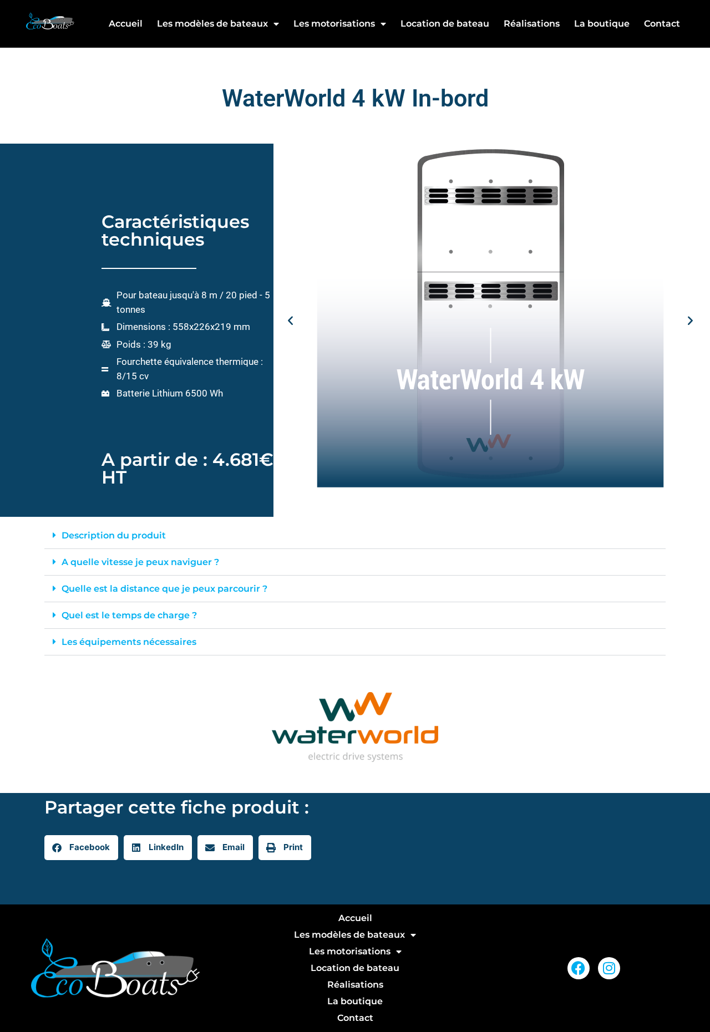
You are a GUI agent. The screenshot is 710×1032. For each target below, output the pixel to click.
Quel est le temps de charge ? (129, 615)
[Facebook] (578, 968)
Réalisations (532, 23)
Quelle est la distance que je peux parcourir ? (164, 588)
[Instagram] (609, 968)
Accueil (126, 23)
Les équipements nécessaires (129, 642)
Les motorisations (334, 23)
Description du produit (114, 535)
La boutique (602, 23)
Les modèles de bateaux (212, 23)
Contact (662, 23)
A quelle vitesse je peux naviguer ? (140, 562)
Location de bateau (444, 23)
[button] (290, 320)
